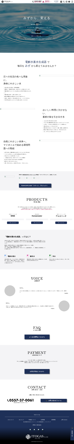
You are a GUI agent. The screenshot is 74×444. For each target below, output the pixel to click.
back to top (37, 414)
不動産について (32, 419)
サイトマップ (48, 421)
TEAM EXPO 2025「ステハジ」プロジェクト (34, 185)
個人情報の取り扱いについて (29, 421)
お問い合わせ (64, 419)
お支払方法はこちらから (37, 371)
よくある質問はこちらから (37, 337)
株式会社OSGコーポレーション (29, 174)
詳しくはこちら (13, 222)
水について (21, 419)
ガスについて (11, 419)
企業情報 (43, 419)
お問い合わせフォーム (54, 400)
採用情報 (53, 419)
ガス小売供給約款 (40, 421)
